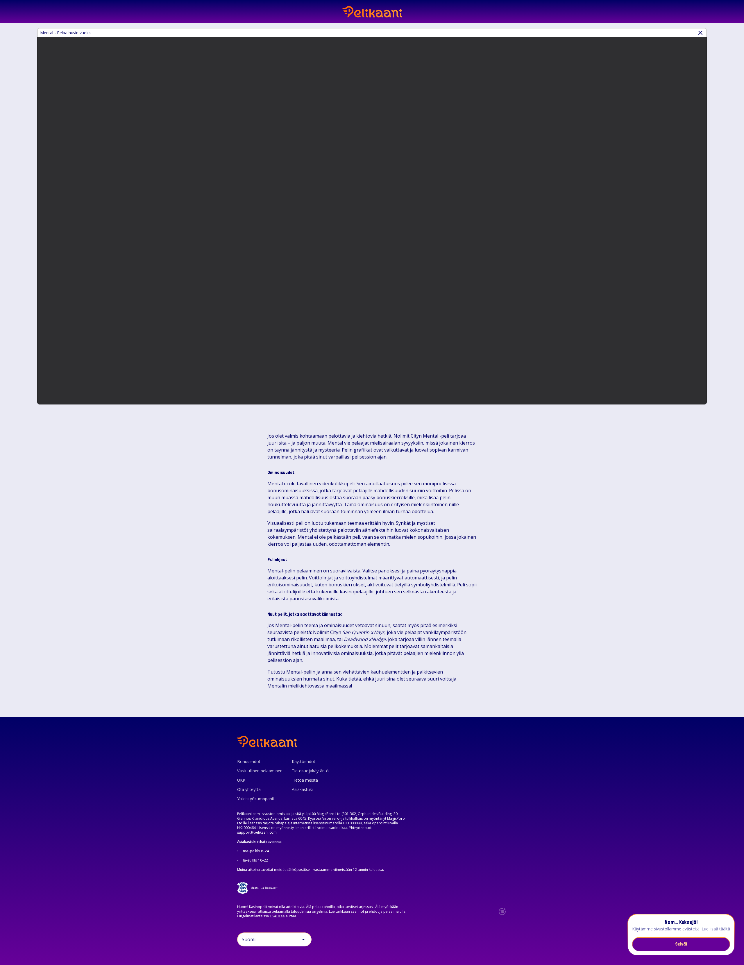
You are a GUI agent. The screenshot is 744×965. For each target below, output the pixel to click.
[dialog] (681, 935)
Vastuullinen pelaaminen (259, 771)
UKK (241, 780)
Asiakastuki (302, 789)
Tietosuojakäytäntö (310, 771)
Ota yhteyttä (249, 789)
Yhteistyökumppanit (255, 798)
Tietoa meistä (305, 780)
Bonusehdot (248, 761)
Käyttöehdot (303, 761)
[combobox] (274, 939)
